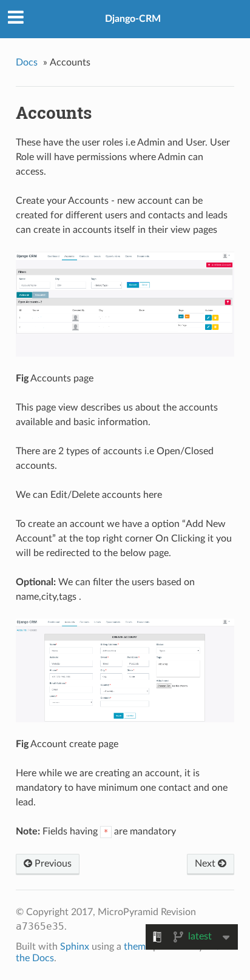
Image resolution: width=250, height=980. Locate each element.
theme (137, 946)
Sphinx (74, 946)
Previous (52, 863)
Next (206, 863)
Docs (27, 62)
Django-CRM (133, 19)
